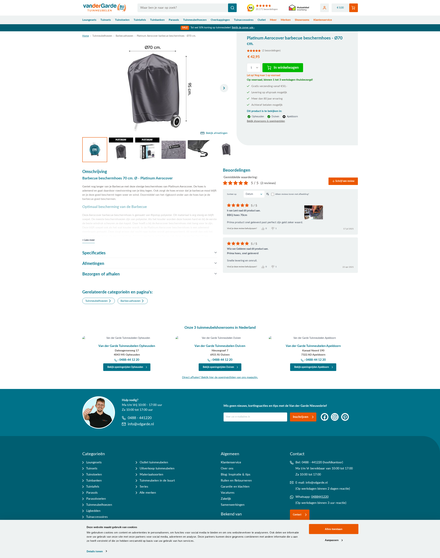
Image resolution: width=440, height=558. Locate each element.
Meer (273, 20)
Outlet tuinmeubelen (153, 462)
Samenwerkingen (232, 504)
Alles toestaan (333, 529)
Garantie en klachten (235, 486)
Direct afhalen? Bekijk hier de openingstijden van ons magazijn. (220, 377)
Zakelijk (226, 498)
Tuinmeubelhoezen (195, 20)
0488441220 (319, 496)
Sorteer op (232, 194)
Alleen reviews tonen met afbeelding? (292, 194)
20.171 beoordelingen (267, 9)
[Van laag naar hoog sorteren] (267, 194)
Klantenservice (322, 20)
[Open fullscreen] (156, 88)
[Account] (324, 7)
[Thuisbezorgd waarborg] (299, 7)
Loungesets (89, 20)
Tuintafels (140, 20)
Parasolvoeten (95, 498)
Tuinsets (105, 20)
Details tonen (95, 551)
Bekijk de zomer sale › (243, 27)
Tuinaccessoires (243, 20)
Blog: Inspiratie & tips (235, 474)
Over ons (227, 468)
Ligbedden (92, 510)
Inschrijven (300, 417)
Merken (286, 20)
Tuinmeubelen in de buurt (157, 480)
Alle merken (147, 492)
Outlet (262, 20)
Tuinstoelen (122, 20)
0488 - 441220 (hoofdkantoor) (322, 462)
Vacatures (227, 492)
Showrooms (302, 20)
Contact (297, 515)
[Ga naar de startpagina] (104, 7)
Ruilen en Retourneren (236, 480)
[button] (297, 51)
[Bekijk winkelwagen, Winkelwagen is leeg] (353, 7)
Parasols (174, 20)
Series (143, 486)
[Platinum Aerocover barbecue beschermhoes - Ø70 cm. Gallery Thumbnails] (156, 149)
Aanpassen (332, 539)
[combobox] (187, 7)
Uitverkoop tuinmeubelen (156, 468)
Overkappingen (220, 20)
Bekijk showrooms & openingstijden (266, 121)
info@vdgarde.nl (317, 482)
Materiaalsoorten (151, 474)
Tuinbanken (157, 20)
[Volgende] (224, 88)
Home (85, 36)
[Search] (232, 7)
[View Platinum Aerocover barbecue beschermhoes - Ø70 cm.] (94, 149)
